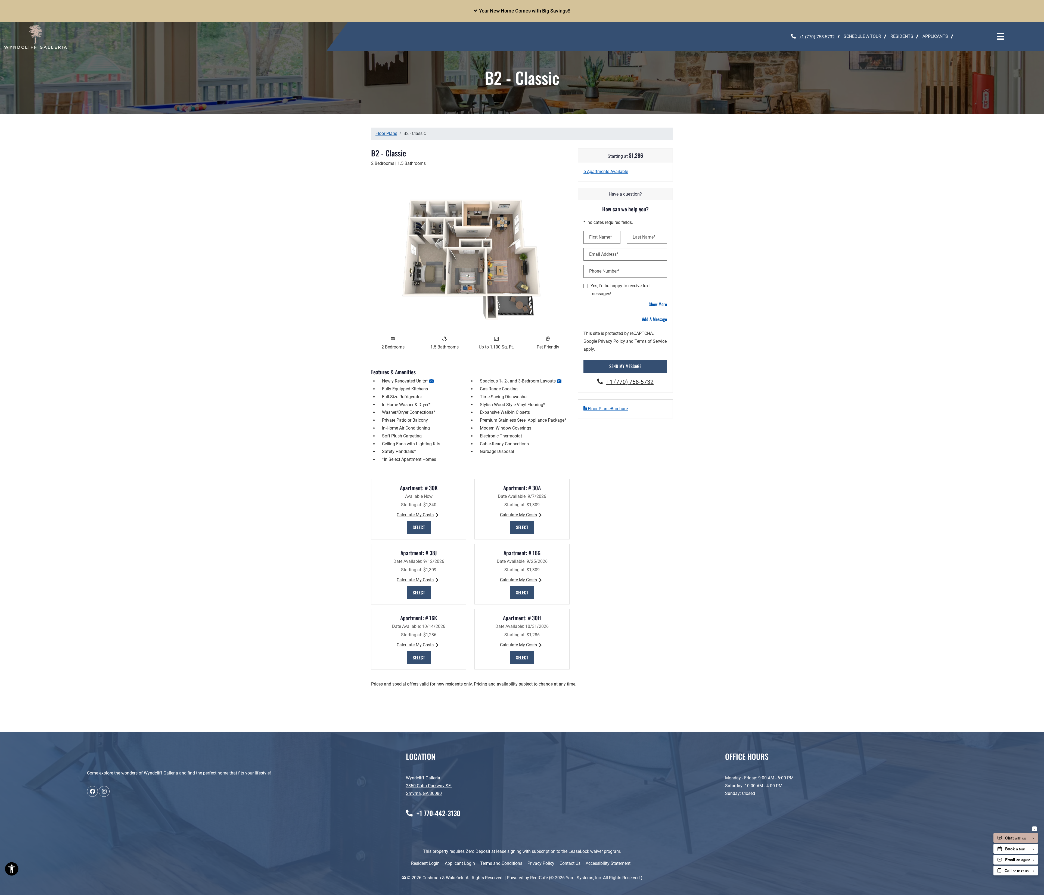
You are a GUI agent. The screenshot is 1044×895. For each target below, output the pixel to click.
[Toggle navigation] (1000, 36)
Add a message (654, 319)
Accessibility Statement (608, 863)
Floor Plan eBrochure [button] (607, 408)
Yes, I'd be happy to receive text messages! (620, 289)
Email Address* (604, 254)
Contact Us (570, 863)
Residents (904, 36)
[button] (522, 11)
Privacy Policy (611, 341)
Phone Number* (604, 271)
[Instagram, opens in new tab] (104, 791)
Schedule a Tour (862, 36)
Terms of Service (651, 341)
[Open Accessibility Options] (11, 870)
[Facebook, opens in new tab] (92, 791)
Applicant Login (460, 863)
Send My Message (625, 366)
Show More (658, 304)
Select (422, 527)
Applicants (937, 36)
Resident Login (425, 863)
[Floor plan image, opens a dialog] (470, 254)
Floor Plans (386, 133)
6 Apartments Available (605, 171)
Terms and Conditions (501, 863)
